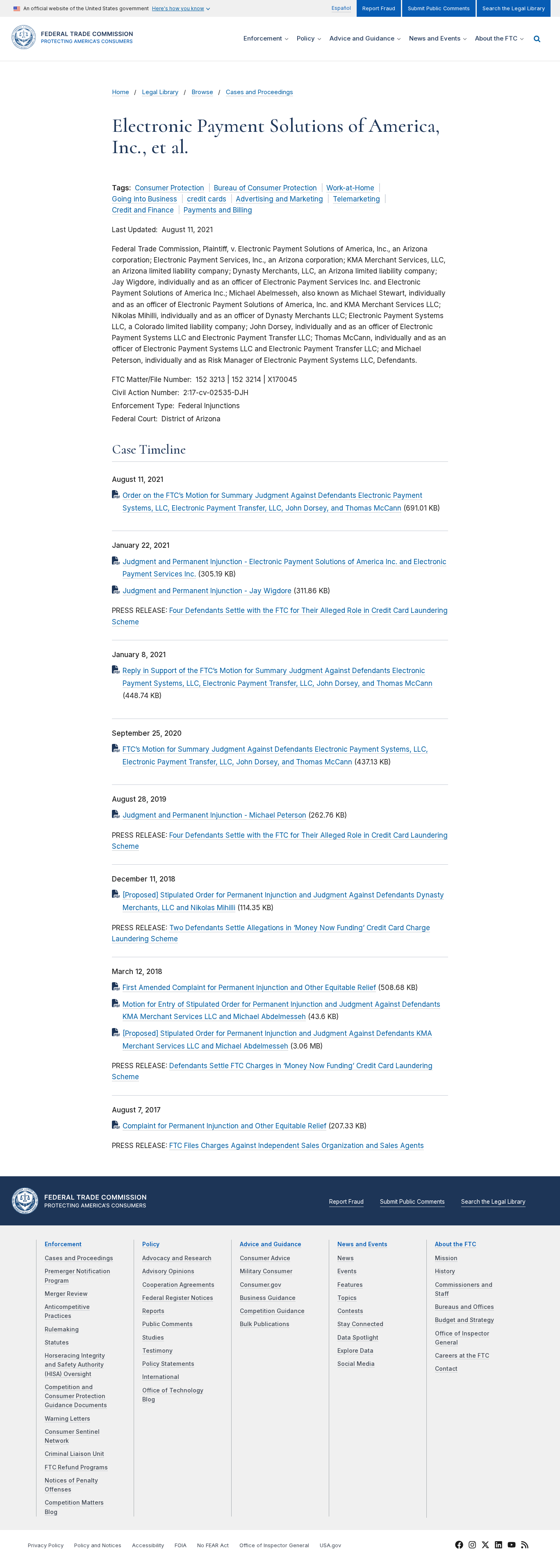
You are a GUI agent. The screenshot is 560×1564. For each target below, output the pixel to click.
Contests (350, 1311)
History (445, 1271)
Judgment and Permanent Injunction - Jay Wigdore (207, 591)
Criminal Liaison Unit (74, 1454)
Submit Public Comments (439, 8)
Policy (150, 1244)
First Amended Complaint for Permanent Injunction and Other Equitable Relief (249, 987)
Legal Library (160, 92)
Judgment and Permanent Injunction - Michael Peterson (214, 815)
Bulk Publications (264, 1324)
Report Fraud (378, 8)
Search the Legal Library (514, 8)
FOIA (181, 1545)
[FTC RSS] (525, 1546)
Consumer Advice (265, 1258)
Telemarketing (356, 199)
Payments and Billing (218, 210)
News (345, 1258)
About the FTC (455, 1244)
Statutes (57, 1342)
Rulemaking (62, 1329)
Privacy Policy (46, 1545)
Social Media (356, 1364)
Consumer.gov (260, 1284)
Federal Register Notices (177, 1298)
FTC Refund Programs (76, 1467)
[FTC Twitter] (485, 1544)
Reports (153, 1311)
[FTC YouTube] (512, 1546)
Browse (202, 92)
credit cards (206, 199)
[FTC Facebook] (459, 1546)
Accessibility (148, 1545)
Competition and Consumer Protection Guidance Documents (76, 1396)
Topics (347, 1298)
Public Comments (167, 1324)
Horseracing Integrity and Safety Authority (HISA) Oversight (75, 1364)
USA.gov (330, 1545)
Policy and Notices (97, 1545)
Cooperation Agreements (178, 1284)
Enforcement (63, 1244)
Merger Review (66, 1294)
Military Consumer (266, 1271)
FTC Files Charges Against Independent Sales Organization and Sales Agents (296, 1145)
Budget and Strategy (464, 1320)
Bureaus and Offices (464, 1307)
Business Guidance (268, 1298)
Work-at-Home (350, 188)
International (160, 1377)
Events (347, 1271)
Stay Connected (360, 1324)
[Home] (75, 44)
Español (341, 8)
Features (350, 1284)
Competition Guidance (272, 1311)
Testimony (157, 1350)
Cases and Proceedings (259, 92)
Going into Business (144, 199)
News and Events (362, 1244)
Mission (446, 1258)
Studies (153, 1337)
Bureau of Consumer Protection (265, 188)
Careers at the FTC (462, 1355)
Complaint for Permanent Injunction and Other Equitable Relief (224, 1126)
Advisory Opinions (168, 1271)
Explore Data (355, 1350)
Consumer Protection (169, 188)
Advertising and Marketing (279, 199)
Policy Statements (168, 1364)
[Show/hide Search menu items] (537, 39)
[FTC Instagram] (472, 1546)
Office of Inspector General (274, 1545)
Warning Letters (67, 1418)
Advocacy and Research (177, 1258)
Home (120, 92)
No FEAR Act (213, 1545)
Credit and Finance (143, 210)
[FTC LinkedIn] (498, 1546)
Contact (446, 1368)
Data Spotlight (357, 1337)
